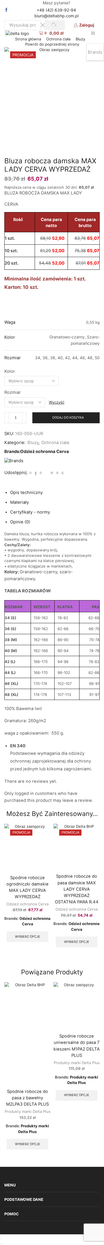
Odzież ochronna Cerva (44, 451)
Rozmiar (12, 392)
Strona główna (28, 39)
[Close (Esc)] (0, 1238)
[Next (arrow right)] (2, 1243)
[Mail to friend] (46, 472)
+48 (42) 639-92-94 (56, 10)
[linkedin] (52, 472)
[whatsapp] (57, 472)
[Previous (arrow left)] (0, 1243)
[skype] (62, 472)
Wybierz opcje (27, 937)
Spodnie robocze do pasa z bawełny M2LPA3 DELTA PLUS (27, 1098)
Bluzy (80, 39)
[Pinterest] (40, 472)
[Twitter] (30, 472)
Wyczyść (56, 402)
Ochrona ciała (58, 39)
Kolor (9, 371)
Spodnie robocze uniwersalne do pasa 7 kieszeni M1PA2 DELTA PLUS (76, 1046)
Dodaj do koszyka (68, 417)
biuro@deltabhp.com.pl (56, 15)
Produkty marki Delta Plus (28, 1111)
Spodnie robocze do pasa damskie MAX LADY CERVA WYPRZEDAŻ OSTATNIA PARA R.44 (77, 889)
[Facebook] (6, 10)
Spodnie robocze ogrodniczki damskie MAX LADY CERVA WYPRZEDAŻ (27, 887)
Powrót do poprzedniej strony (52, 44)
